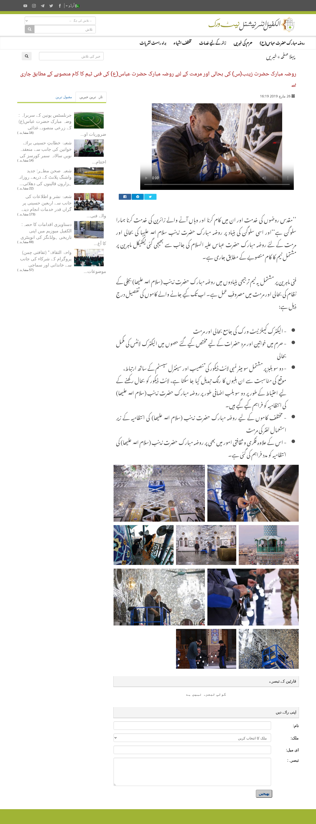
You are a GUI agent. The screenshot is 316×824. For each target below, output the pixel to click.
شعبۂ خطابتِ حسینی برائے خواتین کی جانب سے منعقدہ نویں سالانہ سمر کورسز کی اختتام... (63, 152)
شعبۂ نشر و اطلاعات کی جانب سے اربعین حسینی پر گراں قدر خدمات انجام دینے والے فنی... (63, 205)
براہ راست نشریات (152, 42)
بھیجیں (264, 793)
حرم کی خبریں (243, 42)
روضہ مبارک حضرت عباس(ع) (282, 42)
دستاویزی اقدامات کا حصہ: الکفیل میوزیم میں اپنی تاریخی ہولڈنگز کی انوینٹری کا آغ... (63, 233)
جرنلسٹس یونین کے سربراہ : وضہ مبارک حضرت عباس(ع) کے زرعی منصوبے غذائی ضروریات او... (62, 124)
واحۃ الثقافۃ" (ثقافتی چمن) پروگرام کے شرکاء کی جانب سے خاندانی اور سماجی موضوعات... (63, 261)
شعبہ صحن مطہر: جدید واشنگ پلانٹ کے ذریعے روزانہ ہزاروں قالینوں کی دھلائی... (45, 176)
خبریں (271, 55)
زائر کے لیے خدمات (212, 42)
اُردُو (72, 5)
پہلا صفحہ (288, 55)
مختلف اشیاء (183, 42)
